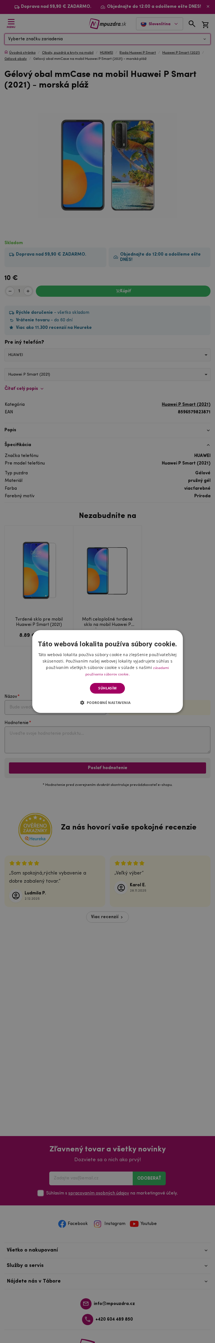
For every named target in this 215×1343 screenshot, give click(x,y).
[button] (107, 702)
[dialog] (107, 671)
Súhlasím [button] (107, 688)
